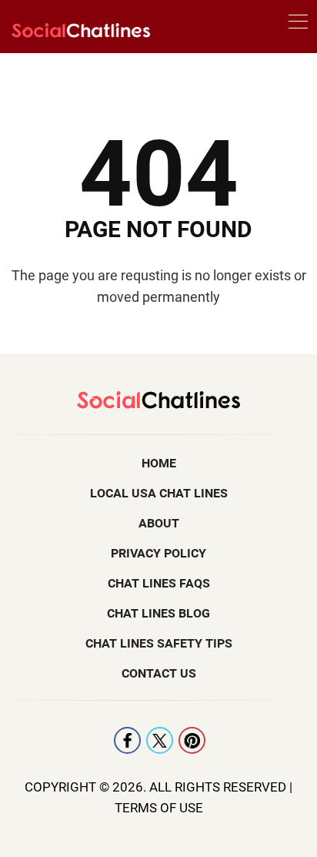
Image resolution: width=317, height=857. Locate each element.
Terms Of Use (159, 807)
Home (159, 463)
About (158, 523)
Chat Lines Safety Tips (158, 643)
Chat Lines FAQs (159, 583)
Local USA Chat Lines (159, 493)
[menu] (298, 24)
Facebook (127, 740)
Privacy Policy (158, 553)
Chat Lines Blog (158, 613)
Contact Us (159, 673)
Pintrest (192, 740)
